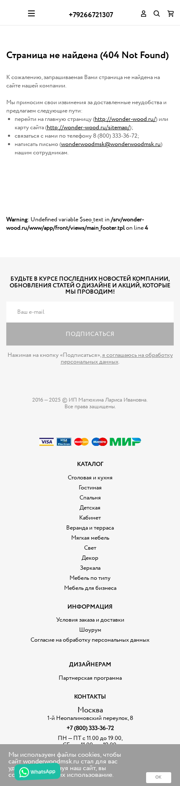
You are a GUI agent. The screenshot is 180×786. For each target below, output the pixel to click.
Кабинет (90, 518)
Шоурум (90, 630)
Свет (90, 548)
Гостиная (90, 488)
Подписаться (90, 334)
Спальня (90, 498)
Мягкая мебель (90, 538)
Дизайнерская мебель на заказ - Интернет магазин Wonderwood (14, 12)
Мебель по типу (90, 578)
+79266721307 (91, 15)
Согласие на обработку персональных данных (90, 640)
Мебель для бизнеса (90, 588)
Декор (90, 558)
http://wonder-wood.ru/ (125, 119)
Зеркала (90, 568)
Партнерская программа (90, 678)
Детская (90, 508)
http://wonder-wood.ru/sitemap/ (88, 127)
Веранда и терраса (90, 528)
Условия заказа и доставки (90, 620)
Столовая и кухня (90, 478)
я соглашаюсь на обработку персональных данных (117, 358)
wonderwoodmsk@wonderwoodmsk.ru (111, 144)
